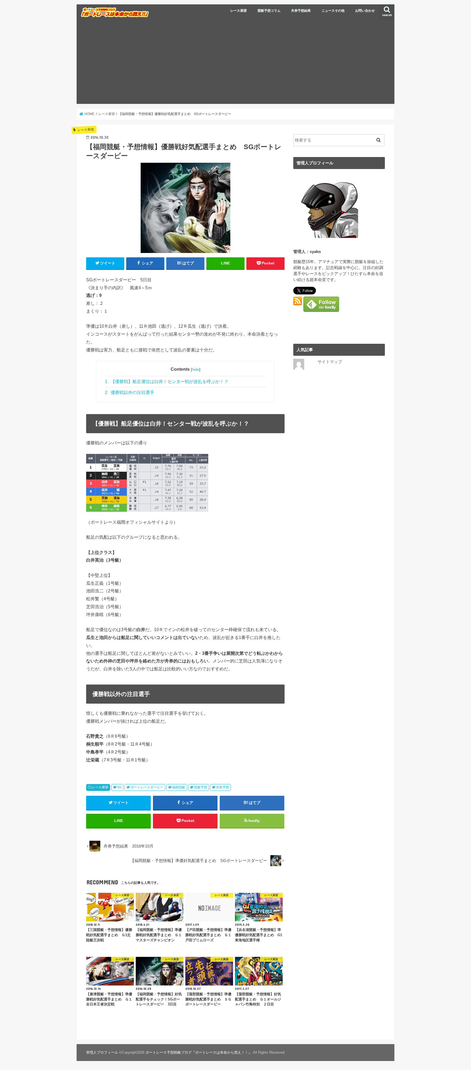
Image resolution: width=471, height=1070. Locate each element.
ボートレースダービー (147, 787)
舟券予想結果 (301, 11)
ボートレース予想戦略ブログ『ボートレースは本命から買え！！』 (199, 1052)
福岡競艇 (178, 787)
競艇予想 (200, 787)
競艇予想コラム (269, 11)
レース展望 (238, 11)
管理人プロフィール (102, 1052)
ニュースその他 (333, 11)
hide (195, 369)
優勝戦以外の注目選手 (129, 392)
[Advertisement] (235, 63)
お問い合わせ (365, 11)
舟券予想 (222, 787)
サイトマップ (330, 362)
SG (119, 787)
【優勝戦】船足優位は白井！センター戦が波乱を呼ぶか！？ (166, 381)
